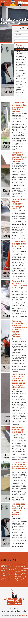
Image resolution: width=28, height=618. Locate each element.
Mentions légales (22, 615)
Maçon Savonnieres (24, 567)
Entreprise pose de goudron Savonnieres (24, 573)
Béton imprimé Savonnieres (17, 570)
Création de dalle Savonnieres (4, 572)
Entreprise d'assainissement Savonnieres (11, 574)
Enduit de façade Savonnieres (24, 578)
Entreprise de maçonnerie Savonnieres (4, 578)
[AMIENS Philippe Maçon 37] (14, 597)
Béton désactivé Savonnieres (17, 575)
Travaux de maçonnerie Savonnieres (4, 566)
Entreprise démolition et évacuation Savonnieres (11, 568)
